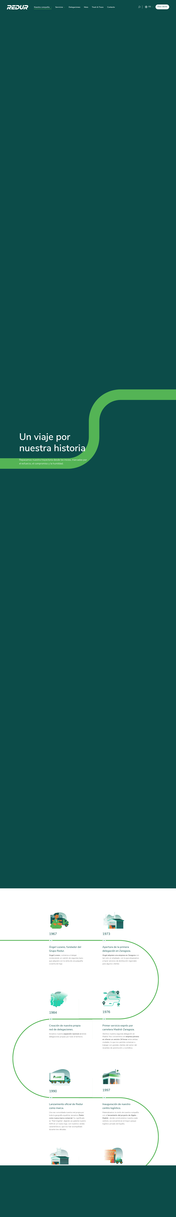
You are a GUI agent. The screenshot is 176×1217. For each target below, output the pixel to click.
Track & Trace (97, 7)
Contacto (111, 7)
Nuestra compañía (42, 7)
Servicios (59, 7)
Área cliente (162, 7)
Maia (86, 7)
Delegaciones (74, 7)
